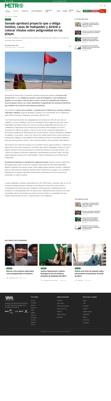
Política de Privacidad (63, 306)
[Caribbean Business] (16, 311)
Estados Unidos (87, 311)
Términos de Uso (62, 309)
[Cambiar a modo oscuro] (104, 5)
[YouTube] (12, 1)
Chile (84, 303)
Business (33, 320)
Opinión (33, 312)
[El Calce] (12, 311)
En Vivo (33, 300)
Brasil (84, 300)
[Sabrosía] (26, 311)
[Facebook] (5, 1)
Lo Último (33, 303)
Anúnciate (59, 317)
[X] (7, 1)
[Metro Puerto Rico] (7, 311)
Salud (32, 310)
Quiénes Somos (61, 314)
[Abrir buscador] (101, 5)
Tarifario (59, 311)
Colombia (85, 306)
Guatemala (86, 314)
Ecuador (85, 309)
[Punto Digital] (21, 311)
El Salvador (86, 322)
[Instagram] (10, 1)
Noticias (10, 16)
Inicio (6, 16)
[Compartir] (69, 46)
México (85, 317)
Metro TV (33, 315)
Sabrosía (33, 322)
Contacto (59, 300)
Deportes (33, 308)
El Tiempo (34, 317)
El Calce (33, 325)
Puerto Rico (86, 320)
